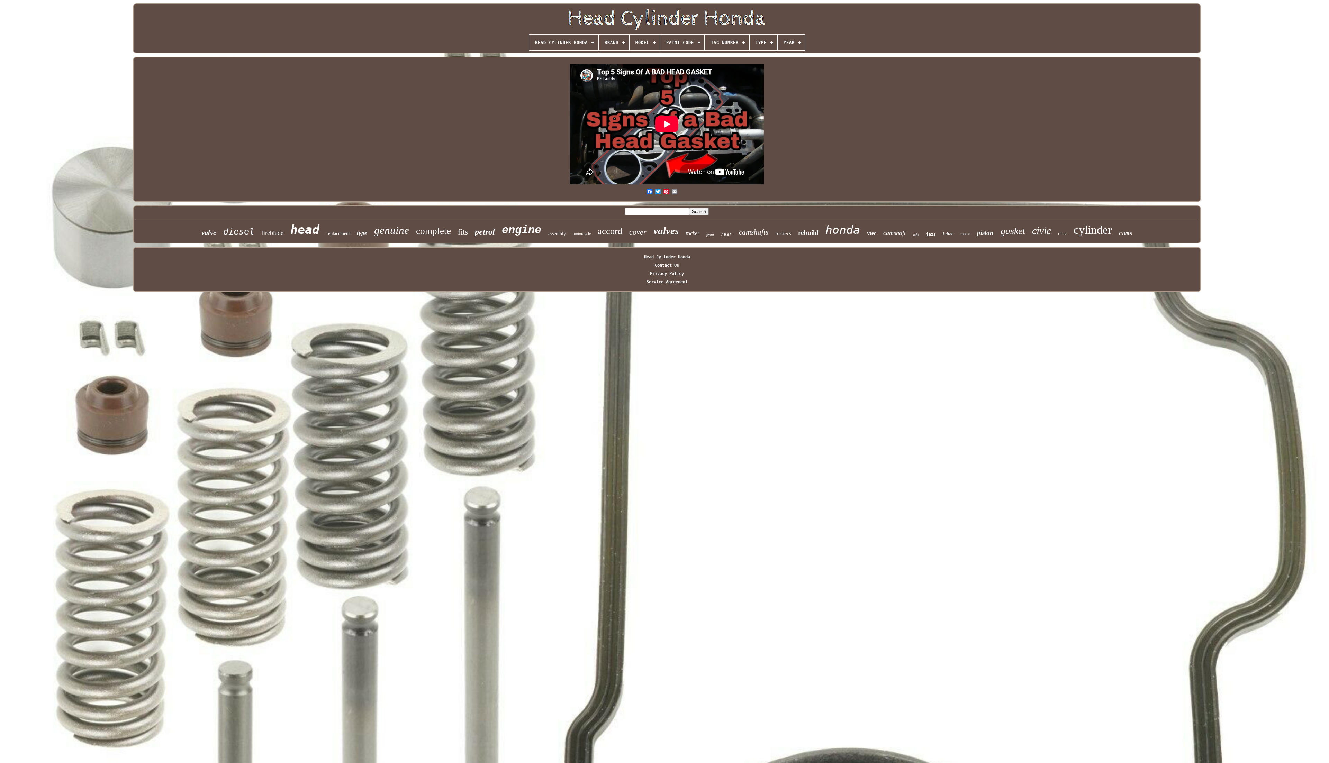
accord (610, 231)
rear (726, 234)
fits (463, 232)
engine (521, 230)
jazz (931, 234)
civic (1041, 230)
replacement (338, 233)
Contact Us (667, 265)
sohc (916, 235)
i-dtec (948, 233)
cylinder (1093, 229)
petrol (485, 231)
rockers (783, 233)
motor (965, 233)
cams (1125, 233)
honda (842, 230)
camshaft (894, 232)
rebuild (808, 232)
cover (638, 232)
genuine (391, 230)
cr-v (1062, 233)
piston (985, 232)
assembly (557, 233)
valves (666, 230)
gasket (1013, 231)
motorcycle (582, 233)
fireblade (272, 232)
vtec (871, 233)
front (710, 234)
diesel (238, 232)
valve (208, 232)
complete (433, 231)
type (362, 233)
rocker (692, 233)
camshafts (753, 232)
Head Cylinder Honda (667, 257)
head (304, 230)
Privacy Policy (667, 273)
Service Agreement (667, 281)
